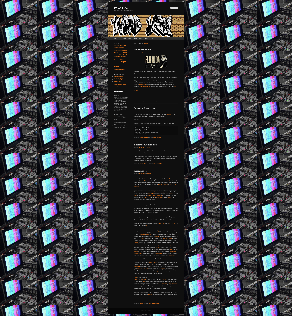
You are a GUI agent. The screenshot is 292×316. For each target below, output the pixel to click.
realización (116, 62)
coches (115, 47)
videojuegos (117, 69)
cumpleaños (116, 48)
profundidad (159, 253)
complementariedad (157, 195)
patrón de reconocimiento (154, 272)
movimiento (159, 257)
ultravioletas (142, 234)
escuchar (171, 223)
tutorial (121, 66)
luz (146, 231)
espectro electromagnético (140, 233)
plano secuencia (117, 56)
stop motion (120, 63)
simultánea (169, 180)
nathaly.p (146, 43)
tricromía (136, 242)
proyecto (117, 59)
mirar (175, 223)
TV (119, 38)
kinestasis (137, 216)
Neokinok (125, 54)
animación (116, 45)
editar (135, 229)
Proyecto (141, 137)
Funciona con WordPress (146, 310)
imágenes (158, 247)
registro (124, 61)
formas (151, 262)
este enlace (169, 114)
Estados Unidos (164, 177)
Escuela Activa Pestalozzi (120, 79)
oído (144, 281)
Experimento (124, 50)
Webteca (141, 38)
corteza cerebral (168, 245)
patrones (146, 268)
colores (155, 262)
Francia (171, 179)
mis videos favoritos (143, 49)
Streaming (159, 137)
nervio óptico (157, 245)
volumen (150, 294)
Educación (122, 48)
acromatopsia (152, 244)
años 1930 (174, 177)
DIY (119, 48)
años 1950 (143, 180)
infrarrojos (148, 234)
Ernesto (115, 50)
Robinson (116, 63)
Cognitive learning (120, 47)
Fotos (129, 38)
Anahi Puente (142, 84)
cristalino (157, 236)
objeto (171, 249)
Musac (121, 54)
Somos (147, 38)
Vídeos (124, 38)
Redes (119, 62)
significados (159, 197)
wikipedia (157, 303)
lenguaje (156, 192)
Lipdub (118, 54)
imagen (149, 195)
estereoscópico (138, 253)
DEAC (115, 116)
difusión (164, 180)
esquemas (139, 268)
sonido (135, 195)
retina (143, 238)
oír (146, 225)
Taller (160, 163)
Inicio (115, 38)
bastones (165, 238)
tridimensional (173, 251)
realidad (151, 192)
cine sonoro (146, 179)
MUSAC (115, 121)
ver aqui (136, 90)
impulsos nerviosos (142, 245)
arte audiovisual (145, 177)
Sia (175, 86)
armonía (172, 193)
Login (152, 38)
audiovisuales (156, 163)
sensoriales (151, 193)
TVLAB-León (121, 8)
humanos (121, 52)
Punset (122, 59)
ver (148, 225)
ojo (158, 231)
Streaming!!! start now (144, 108)
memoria (163, 268)
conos (170, 238)
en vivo (154, 137)
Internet (154, 101)
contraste (170, 197)
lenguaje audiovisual (163, 184)
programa (123, 56)
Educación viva (117, 81)
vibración (144, 279)
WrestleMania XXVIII (145, 86)
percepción (163, 192)
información (137, 266)
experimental (119, 50)
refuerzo (145, 197)
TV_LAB (116, 86)
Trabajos (135, 38)
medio (164, 279)
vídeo (162, 101)
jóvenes (158, 101)
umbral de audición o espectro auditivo (167, 283)
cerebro (136, 251)
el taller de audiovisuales (145, 144)
